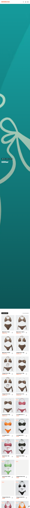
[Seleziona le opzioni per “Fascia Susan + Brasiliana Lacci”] (12, 477)
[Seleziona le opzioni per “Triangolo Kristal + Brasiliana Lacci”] (26, 498)
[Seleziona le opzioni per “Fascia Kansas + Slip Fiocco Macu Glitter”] (12, 415)
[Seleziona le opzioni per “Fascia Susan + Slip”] (12, 457)
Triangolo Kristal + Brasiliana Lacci (22, 497)
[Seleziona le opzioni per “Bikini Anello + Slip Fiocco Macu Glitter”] (26, 333)
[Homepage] (5, 2)
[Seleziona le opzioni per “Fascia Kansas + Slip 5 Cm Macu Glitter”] (26, 374)
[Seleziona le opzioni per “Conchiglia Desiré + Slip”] (26, 415)
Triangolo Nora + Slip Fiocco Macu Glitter (10, 373)
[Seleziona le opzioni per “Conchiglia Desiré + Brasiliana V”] (12, 436)
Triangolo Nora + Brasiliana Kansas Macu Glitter (11, 393)
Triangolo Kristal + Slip (20, 476)
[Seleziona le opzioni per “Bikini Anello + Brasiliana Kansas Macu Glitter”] (12, 353)
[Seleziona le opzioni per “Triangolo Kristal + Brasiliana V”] (12, 498)
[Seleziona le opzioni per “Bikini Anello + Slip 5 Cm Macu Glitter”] (12, 333)
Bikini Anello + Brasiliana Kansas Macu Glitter (10, 352)
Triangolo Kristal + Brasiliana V (8, 497)
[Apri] (28, 1)
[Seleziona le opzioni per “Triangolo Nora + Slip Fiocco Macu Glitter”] (12, 374)
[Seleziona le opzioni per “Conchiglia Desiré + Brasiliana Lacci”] (26, 436)
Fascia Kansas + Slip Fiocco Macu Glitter (9, 414)
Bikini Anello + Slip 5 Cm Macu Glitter (9, 331)
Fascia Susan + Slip (5, 455)
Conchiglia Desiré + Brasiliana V (8, 435)
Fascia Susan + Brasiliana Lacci (8, 476)
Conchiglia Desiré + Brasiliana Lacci (23, 435)
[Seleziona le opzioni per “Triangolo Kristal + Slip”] (26, 477)
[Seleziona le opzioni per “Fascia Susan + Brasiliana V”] (26, 457)
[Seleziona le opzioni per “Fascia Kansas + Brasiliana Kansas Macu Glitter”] (26, 395)
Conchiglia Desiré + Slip (20, 414)
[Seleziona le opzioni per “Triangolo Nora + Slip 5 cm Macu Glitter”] (26, 353)
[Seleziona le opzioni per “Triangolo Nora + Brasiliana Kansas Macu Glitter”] (12, 395)
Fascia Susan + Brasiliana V (21, 455)
